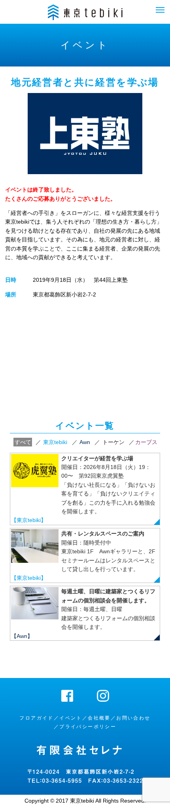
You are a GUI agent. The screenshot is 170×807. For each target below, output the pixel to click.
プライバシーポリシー (87, 726)
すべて (23, 442)
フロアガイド (36, 718)
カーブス (146, 442)
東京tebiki (55, 442)
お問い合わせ (133, 718)
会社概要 (99, 718)
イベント (70, 718)
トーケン (113, 442)
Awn (84, 442)
